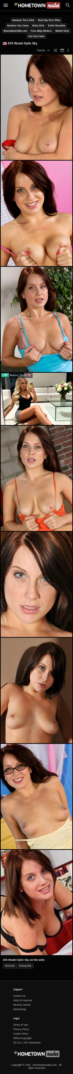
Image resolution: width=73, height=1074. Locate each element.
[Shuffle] (55, 50)
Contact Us (19, 995)
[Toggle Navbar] (6, 5)
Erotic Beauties (56, 25)
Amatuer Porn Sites (23, 20)
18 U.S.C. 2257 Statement (27, 1042)
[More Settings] (68, 50)
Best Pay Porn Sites (49, 20)
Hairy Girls (38, 25)
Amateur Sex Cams (18, 25)
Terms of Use (20, 1024)
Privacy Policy (21, 1029)
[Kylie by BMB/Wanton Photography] (36, 584)
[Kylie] (36, 319)
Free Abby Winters (41, 30)
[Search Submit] (68, 5)
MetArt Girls (62, 30)
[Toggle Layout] (62, 50)
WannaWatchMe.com (15, 30)
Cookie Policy (20, 1033)
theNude (10, 965)
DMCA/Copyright (22, 1038)
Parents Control (22, 1004)
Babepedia (25, 965)
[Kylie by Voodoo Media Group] (36, 107)
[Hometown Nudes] (37, 5)
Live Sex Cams (36, 36)
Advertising (19, 1009)
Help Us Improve (22, 1000)
